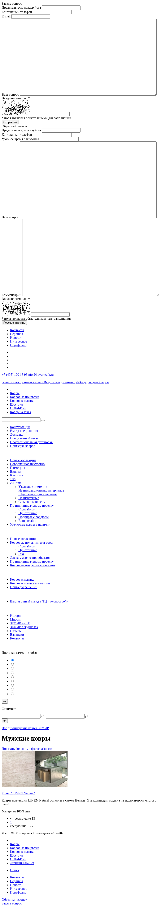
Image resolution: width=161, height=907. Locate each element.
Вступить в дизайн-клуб (61, 382)
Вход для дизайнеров (94, 382)
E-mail (6, 16)
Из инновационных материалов (41, 490)
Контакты (17, 330)
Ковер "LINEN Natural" (18, 793)
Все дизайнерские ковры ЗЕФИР (25, 728)
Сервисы (16, 334)
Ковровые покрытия (24, 397)
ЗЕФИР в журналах (24, 627)
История (16, 615)
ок (4, 701)
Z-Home (15, 483)
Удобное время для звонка (20, 139)
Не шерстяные (28, 498)
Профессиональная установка (31, 442)
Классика (16, 475)
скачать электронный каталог (23, 382)
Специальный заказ (24, 438)
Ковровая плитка (22, 400)
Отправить (10, 122)
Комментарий (11, 295)
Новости (16, 337)
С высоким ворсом (31, 502)
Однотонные (27, 513)
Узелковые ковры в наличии (30, 524)
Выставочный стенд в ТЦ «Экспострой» (39, 601)
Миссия (15, 619)
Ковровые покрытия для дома (31, 542)
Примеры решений (23, 587)
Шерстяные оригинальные (37, 494)
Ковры (14, 393)
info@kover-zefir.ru (40, 374)
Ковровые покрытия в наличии (32, 565)
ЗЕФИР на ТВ (20, 623)
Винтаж (15, 471)
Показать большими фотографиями (27, 748)
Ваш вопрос (10, 94)
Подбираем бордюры (33, 517)
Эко (13, 479)
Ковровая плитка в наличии (30, 583)
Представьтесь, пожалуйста (21, 7)
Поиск (14, 870)
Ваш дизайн (27, 520)
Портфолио (18, 345)
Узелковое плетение (32, 486)
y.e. (43, 716)
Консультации (20, 427)
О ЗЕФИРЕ (18, 408)
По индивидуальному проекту (32, 505)
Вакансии (17, 634)
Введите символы (16, 98)
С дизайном (26, 509)
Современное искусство (27, 464)
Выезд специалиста (24, 430)
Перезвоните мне (14, 322)
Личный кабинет (22, 863)
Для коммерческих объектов (30, 557)
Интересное (18, 341)
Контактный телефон (17, 12)
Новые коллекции (23, 460)
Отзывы (16, 631)
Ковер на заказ (20, 412)
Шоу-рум (16, 404)
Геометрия (17, 467)
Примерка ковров (22, 446)
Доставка (16, 434)
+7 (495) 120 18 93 (14, 374)
